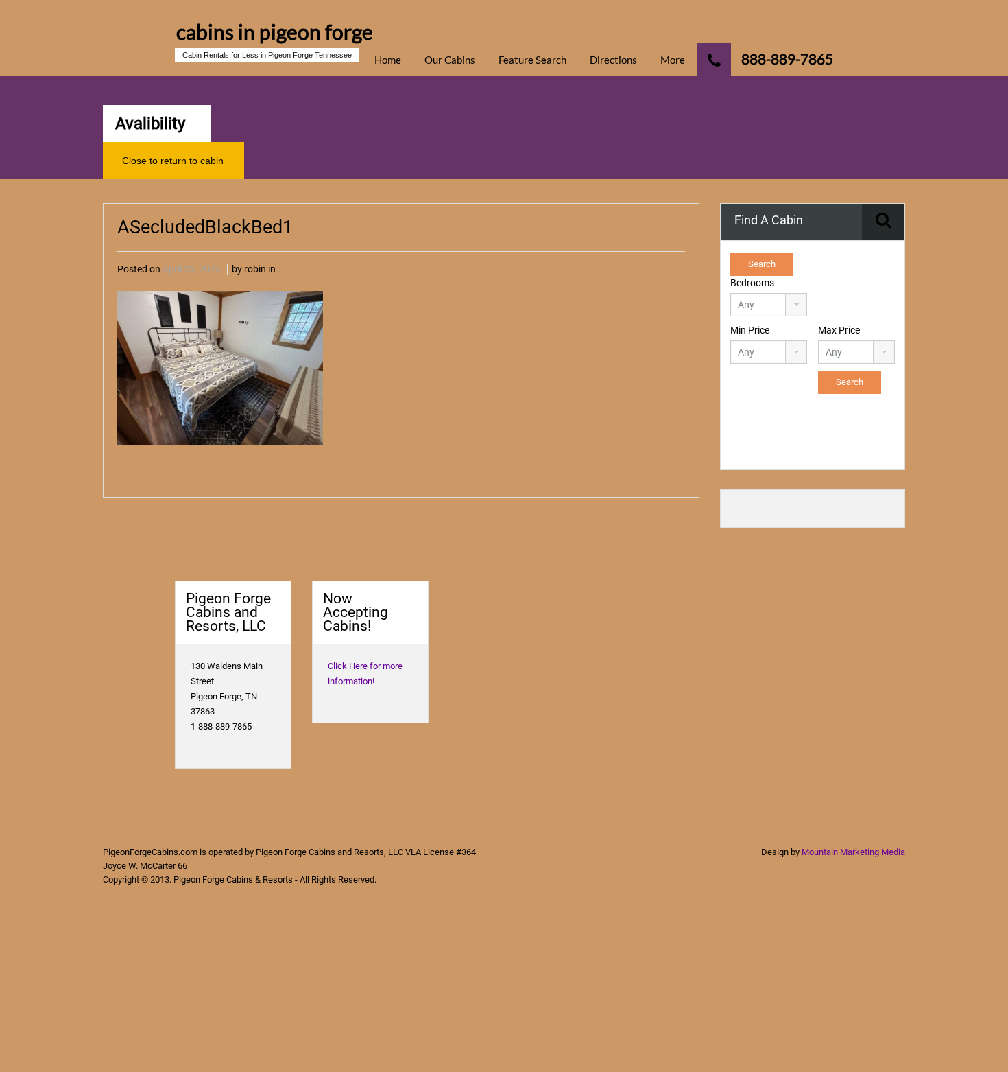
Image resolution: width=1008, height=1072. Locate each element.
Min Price (749, 330)
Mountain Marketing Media (853, 852)
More (672, 60)
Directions (613, 60)
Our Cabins (449, 60)
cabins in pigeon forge (274, 31)
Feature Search (532, 60)
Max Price (839, 330)
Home (387, 60)
